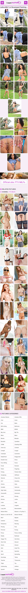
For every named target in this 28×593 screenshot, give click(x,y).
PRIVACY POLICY (11, 591)
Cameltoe (17, 441)
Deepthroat (4, 456)
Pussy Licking (18, 532)
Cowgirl (3, 450)
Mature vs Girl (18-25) (6, 514)
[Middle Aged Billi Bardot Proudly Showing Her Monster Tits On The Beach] (6, 329)
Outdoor (3, 520)
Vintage (17, 569)
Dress (16, 459)
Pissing (3, 526)
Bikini (2, 435)
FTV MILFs (12, 192)
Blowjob (17, 438)
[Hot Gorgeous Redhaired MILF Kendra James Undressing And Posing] (6, 292)
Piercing (17, 523)
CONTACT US (23, 591)
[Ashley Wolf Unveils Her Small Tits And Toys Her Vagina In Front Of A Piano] (20, 401)
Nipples (16, 517)
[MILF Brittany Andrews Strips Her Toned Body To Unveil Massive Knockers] (6, 202)
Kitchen (3, 499)
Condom (17, 447)
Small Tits (17, 548)
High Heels (3, 490)
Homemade (17, 490)
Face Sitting (4, 462)
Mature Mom (4, 511)
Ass (2, 423)
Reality (2, 536)
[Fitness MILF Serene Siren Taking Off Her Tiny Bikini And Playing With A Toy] (6, 347)
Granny (3, 484)
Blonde (2, 438)
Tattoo (16, 557)
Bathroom (17, 426)
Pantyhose (3, 523)
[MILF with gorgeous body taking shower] (6, 220)
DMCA (16, 591)
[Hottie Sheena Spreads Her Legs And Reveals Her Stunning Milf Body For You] (20, 220)
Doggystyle (17, 456)
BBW (2, 429)
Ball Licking (4, 426)
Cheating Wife (18, 444)
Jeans (2, 496)
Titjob (2, 563)
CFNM (2, 444)
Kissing (16, 496)
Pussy (2, 532)
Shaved (16, 542)
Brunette (3, 441)
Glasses (3, 478)
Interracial (17, 493)
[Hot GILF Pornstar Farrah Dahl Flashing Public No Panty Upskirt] (20, 274)
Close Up (3, 447)
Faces (16, 462)
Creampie (3, 453)
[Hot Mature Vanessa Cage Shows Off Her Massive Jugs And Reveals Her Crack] (6, 274)
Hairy (16, 484)
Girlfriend (17, 475)
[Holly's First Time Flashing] (6, 365)
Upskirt (3, 569)
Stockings (3, 557)
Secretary (17, 539)
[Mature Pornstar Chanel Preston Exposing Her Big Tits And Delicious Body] (20, 238)
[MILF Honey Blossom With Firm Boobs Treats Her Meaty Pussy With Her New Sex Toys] (6, 401)
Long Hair (3, 508)
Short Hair (3, 542)
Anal (2, 420)
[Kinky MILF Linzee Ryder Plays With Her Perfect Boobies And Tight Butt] (20, 365)
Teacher (3, 560)
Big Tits (16, 432)
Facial (2, 465)
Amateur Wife (18, 417)
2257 (19, 591)
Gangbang (3, 475)
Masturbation (18, 508)
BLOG (3, 591)
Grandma (17, 481)
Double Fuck (4, 459)
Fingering (17, 469)
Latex (2, 502)
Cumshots (17, 453)
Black (16, 435)
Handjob (3, 487)
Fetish (2, 469)
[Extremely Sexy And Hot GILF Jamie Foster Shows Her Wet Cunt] (6, 311)
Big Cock (3, 432)
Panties (16, 520)
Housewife (3, 493)
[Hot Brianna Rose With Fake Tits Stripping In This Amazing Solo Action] (20, 292)
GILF (2, 481)
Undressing (4, 566)
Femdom (17, 465)
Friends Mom (18, 472)
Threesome (17, 560)
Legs (16, 502)
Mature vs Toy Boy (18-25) (21, 511)
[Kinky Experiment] (20, 256)
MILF (2, 517)
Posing (16, 529)
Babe (16, 423)
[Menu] (2, 2)
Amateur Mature (5, 417)
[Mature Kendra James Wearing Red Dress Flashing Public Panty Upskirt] (6, 238)
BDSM (16, 429)
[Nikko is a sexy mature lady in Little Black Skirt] (6, 256)
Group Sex (17, 478)
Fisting (2, 472)
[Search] (25, 2)
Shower (16, 545)
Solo (2, 551)
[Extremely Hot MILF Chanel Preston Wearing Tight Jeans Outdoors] (20, 347)
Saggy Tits (3, 539)
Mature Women (18, 514)
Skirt (2, 548)
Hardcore (17, 487)
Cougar (16, 450)
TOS (6, 591)
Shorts (2, 545)
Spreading (17, 554)
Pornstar (3, 529)
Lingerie (17, 505)
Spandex (17, 551)
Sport (2, 554)
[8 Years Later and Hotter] (6, 383)
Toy (15, 563)
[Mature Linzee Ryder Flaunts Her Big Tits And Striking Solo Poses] (20, 311)
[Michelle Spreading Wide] (20, 202)
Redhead (17, 536)
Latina (16, 499)
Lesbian (3, 505)
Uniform (17, 566)
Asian (16, 420)
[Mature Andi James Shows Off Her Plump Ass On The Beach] (20, 383)
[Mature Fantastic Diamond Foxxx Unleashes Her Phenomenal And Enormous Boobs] (20, 329)
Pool (16, 526)
